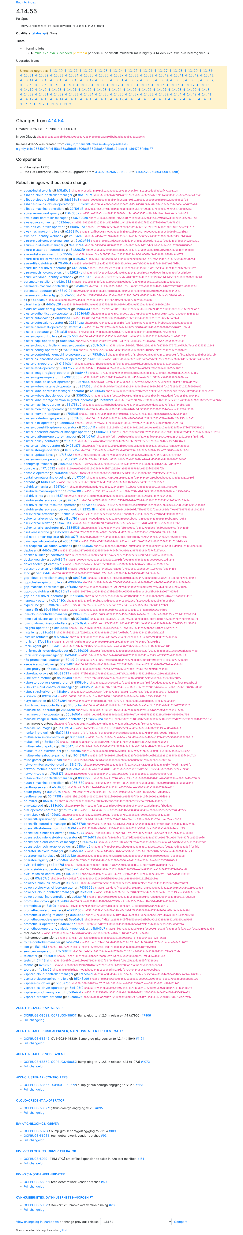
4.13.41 (176, 75)
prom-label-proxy (36, 901)
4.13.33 (56, 75)
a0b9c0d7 (98, 345)
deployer (30, 550)
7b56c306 (81, 650)
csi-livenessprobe (36, 532)
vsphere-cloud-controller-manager (48, 974)
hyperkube (31, 605)
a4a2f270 (54, 792)
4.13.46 (56, 80)
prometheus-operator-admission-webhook (54, 928)
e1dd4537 (56, 496)
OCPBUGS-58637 (63, 1015)
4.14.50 (144, 99)
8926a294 (49, 696)
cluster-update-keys (38, 455)
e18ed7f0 (70, 518)
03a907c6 (52, 605)
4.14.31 (41, 94)
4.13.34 (71, 75)
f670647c (67, 746)
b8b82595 (61, 673)
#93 (104, 1135)
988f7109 (73, 883)
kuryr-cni (30, 696)
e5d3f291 (61, 473)
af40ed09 (62, 901)
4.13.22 (86, 71)
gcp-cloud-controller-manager (45, 578)
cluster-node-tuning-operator (45, 418)
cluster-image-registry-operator (46, 373)
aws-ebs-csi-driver (37, 222)
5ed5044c (43, 573)
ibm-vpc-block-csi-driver (37, 1123)
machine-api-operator (39, 710)
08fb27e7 (88, 436)
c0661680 (77, 783)
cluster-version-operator (41, 459)
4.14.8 (52, 104)
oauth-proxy (33, 792)
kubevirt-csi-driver (37, 691)
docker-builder (34, 555)
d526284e (74, 272)
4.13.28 (176, 71)
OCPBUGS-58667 (36, 1085)
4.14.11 (98, 85)
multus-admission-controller (44, 737)
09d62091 (103, 432)
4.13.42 (191, 75)
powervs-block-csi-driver (42, 883)
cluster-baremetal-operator (43, 327)
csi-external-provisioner (41, 518)
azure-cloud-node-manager (43, 245)
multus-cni (31, 742)
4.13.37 (116, 75)
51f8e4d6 (83, 846)
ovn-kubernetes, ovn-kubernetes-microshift (54, 1197)
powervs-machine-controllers (45, 896)
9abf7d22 (67, 368)
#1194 (140, 1038)
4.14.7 (39, 104)
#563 (139, 1085)
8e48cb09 (51, 742)
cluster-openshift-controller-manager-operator (57, 432)
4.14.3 (204, 89)
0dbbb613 (66, 423)
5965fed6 (74, 751)
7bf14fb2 (71, 587)
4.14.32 (56, 94)
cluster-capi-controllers (40, 336)
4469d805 (79, 268)
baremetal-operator (38, 291)
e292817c (72, 231)
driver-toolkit (33, 564)
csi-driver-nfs (33, 496)
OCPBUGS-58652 (36, 1062)
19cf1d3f (86, 892)
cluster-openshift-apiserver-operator (50, 427)
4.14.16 (173, 85)
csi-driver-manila (36, 486)
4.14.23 (100, 89)
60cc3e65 (67, 341)
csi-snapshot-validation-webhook (48, 546)
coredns (29, 482)
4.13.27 (161, 71)
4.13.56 (191, 80)
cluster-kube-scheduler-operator (47, 395)
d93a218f (74, 491)
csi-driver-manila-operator (43, 491)
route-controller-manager (42, 942)
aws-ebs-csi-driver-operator (44, 227)
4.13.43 (206, 75)
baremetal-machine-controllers (46, 286)
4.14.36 (116, 94)
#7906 (146, 1015)
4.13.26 (146, 71)
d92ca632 (63, 281)
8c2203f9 (78, 250)
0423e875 (73, 445)
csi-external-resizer (38, 523)
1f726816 (49, 956)
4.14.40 (189, 94)
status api (40, 33)
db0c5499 (64, 678)
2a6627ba (95, 719)
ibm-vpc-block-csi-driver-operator (46, 1151)
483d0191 (65, 291)
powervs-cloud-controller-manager (49, 892)
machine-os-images (38, 728)
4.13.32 (41, 75)
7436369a (87, 887)
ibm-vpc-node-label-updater (40, 1174)
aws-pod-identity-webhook (43, 236)
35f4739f (54, 796)
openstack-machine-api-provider (47, 846)
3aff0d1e (53, 906)
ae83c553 (70, 336)
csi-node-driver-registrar (41, 537)
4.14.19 (26, 89)
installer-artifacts (36, 637)
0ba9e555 (68, 295)
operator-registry (36, 860)
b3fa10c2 (63, 190)
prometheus (32, 906)
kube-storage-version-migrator (46, 682)
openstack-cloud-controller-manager (50, 842)
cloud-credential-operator (40, 1100)
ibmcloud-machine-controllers (45, 623)
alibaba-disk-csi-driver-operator (47, 204)
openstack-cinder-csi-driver (44, 833)
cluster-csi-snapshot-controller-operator (53, 359)
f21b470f (57, 865)
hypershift (31, 609)
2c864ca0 (76, 236)
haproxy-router (35, 600)
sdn (26, 947)
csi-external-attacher (39, 514)
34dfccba (75, 705)
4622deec (64, 222)
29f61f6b (76, 764)
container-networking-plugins (45, 477)
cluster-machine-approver (42, 404)
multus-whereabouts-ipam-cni (45, 755)
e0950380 (77, 409)
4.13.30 (206, 71)
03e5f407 (67, 664)
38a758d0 (74, 404)
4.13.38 (131, 75)
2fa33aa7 (72, 869)
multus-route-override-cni (42, 751)
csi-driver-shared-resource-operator (50, 505)
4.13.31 (26, 75)
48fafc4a (62, 691)
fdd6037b (48, 482)
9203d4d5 (82, 313)
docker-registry (35, 559)
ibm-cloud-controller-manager (45, 614)
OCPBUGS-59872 (36, 1205)
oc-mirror (30, 801)
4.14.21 (70, 89)
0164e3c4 (66, 363)
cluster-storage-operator (41, 450)
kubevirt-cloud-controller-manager (49, 687)
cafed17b (54, 564)
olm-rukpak (32, 814)
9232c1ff (74, 500)
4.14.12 (113, 85)
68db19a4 (77, 737)
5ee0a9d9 (76, 919)
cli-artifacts (32, 304)
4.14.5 (130, 99)
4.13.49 (86, 80)
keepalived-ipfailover (39, 664)
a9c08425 (75, 997)
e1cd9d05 (59, 787)
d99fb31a (75, 582)
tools (27, 969)
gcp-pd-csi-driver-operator (43, 596)
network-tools (34, 773)
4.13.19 (56, 71)
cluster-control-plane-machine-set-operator (55, 354)
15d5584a (76, 851)
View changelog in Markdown (37, 1222)
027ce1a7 (82, 619)
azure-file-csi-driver (38, 263)
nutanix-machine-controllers (44, 783)
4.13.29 (191, 71)
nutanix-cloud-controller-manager (48, 778)
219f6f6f (70, 441)
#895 (99, 1108)
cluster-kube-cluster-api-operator (48, 386)
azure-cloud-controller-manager (47, 240)
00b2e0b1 (73, 714)
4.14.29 (189, 89)
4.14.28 (174, 89)
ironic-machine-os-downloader (46, 650)
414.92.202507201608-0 (113, 172)
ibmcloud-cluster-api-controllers (47, 619)
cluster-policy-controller (41, 441)
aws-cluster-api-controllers (42, 1077)
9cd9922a (106, 400)
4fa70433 (62, 732)
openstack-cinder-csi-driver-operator (50, 837)
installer (29, 632)
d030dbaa (62, 318)
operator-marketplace (39, 855)
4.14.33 (71, 94)
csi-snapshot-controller (40, 541)
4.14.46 (86, 99)
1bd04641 (83, 309)
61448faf (42, 960)
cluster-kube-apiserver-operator (47, 382)
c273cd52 (89, 505)
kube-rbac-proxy (36, 673)
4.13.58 (26, 85)
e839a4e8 (54, 646)
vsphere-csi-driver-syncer (42, 992)
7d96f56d (87, 687)
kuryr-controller (35, 701)
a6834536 (72, 527)
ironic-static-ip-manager (41, 655)
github (63, 1230)
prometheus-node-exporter (43, 919)
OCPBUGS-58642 (36, 1038)
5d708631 (73, 874)
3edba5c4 (65, 819)
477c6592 (48, 468)
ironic (28, 641)
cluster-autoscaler (37, 318)
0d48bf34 (65, 728)
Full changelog (34, 1020)
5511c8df (78, 418)
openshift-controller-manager (45, 824)
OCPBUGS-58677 (36, 1108)
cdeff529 (57, 555)
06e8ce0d (67, 514)
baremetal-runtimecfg (39, 295)
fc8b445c (82, 373)
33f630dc (83, 395)
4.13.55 (176, 80)
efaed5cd (86, 974)
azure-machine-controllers (43, 272)
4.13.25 (131, 71)
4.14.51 (159, 99)
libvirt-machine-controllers (43, 705)
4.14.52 (174, 99)
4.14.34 (86, 94)
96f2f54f (60, 568)
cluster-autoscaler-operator (43, 322)
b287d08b (85, 386)
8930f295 (85, 778)
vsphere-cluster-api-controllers (46, 978)
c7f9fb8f (72, 414)
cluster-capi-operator (39, 341)
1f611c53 (52, 669)
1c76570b (79, 824)
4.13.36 (101, 75)
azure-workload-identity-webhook (48, 277)
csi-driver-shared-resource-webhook (50, 509)
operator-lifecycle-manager (43, 851)
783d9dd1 (99, 354)
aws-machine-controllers (41, 231)
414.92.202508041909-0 (153, 172)
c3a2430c (58, 600)
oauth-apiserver (35, 787)
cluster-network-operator (42, 414)
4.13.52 (131, 80)
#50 (104, 1182)
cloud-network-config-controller (47, 309)
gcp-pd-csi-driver (36, 591)
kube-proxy (32, 669)
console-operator (36, 473)
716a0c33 (65, 464)
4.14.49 (116, 99)
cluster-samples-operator (42, 445)
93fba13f (60, 332)
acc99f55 (61, 628)
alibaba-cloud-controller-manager (48, 195)
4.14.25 (129, 89)
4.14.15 (158, 85)
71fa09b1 (64, 263)
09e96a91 (80, 578)
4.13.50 (101, 80)
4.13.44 (26, 80)
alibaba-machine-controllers (44, 209)
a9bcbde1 (62, 532)
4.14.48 (101, 99)
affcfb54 (75, 327)
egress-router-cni (36, 568)
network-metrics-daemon (42, 769)
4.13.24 (116, 71)
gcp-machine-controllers (41, 587)
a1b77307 (78, 477)
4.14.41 (204, 94)
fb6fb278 (70, 810)
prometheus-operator (39, 924)
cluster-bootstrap (36, 332)
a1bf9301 (71, 459)
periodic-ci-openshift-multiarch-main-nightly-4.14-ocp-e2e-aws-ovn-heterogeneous (122, 53)
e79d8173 (57, 773)
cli (25, 300)
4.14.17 (188, 85)
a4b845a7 (77, 915)
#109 (112, 1131)
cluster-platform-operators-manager (50, 436)
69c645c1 (51, 609)
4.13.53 (146, 80)
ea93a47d (79, 896)
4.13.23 (101, 71)
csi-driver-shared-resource (43, 500)
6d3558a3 (66, 254)
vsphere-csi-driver (37, 983)
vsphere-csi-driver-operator (44, 988)
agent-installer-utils (37, 190)
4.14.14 (143, 85)
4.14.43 (41, 99)
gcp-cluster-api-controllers (43, 582)
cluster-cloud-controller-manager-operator (54, 345)
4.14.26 (144, 89)
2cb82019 (86, 277)
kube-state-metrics (37, 678)
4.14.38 (146, 94)
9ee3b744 (83, 240)
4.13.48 (71, 80)
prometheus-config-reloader (44, 915)
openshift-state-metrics (41, 828)
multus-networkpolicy (39, 746)
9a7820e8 (80, 218)
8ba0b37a (85, 195)
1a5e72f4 (72, 942)
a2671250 (46, 965)
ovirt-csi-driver (35, 865)
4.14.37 (131, 94)
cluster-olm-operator (39, 423)
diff (175, 172)
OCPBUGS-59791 (36, 1159)
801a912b (72, 660)
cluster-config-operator (41, 350)
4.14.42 (26, 99)
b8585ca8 (54, 760)
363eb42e (68, 855)
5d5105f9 (76, 988)
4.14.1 (69, 85)
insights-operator (36, 628)
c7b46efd (81, 286)
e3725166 (74, 910)
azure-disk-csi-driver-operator (45, 259)
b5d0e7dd (63, 983)
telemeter (30, 956)
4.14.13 (128, 85)
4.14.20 (55, 89)
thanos (28, 965)
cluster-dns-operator (39, 363)
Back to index (26, 2)
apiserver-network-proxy (41, 213)
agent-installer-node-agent (40, 1054)
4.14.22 (85, 89)
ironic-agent (32, 646)
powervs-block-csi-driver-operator (49, 887)
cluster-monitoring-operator (44, 409)
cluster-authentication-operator (46, 313)
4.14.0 (56, 85)
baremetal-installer (37, 281)
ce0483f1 (58, 559)
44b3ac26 (40, 300)
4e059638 (97, 391)
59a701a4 (64, 523)
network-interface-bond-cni (44, 764)
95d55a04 (76, 596)
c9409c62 (53, 814)
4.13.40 (161, 75)
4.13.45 (41, 80)
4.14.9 (65, 104)
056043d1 (50, 801)
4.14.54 (204, 99)
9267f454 (83, 382)
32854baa (76, 322)
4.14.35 (101, 94)
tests (27, 960)
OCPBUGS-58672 (63, 1085)
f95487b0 (80, 755)
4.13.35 (86, 75)
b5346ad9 (81, 978)
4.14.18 (203, 85)
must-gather (32, 760)
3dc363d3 (71, 199)
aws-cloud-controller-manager (46, 218)
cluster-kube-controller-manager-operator (54, 391)
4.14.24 (115, 89)
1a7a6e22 (65, 455)
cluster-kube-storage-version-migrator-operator (58, 400)
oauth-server (33, 796)
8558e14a (81, 682)
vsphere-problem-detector (43, 997)
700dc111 (88, 427)
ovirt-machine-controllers (42, 874)
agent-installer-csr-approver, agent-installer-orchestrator (69, 1031)
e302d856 (71, 377)
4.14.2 (41, 89)
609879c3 (77, 227)
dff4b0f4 (69, 828)
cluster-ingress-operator (41, 377)
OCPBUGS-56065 (36, 1135)
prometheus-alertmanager (42, 910)
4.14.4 (175, 94)
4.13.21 (71, 71)
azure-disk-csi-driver (39, 254)
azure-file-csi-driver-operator (45, 268)
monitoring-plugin (36, 732)
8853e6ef (83, 204)
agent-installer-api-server (39, 1008)
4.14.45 (71, 99)
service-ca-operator (38, 951)
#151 (140, 1159)
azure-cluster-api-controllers (44, 250)
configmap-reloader (38, 464)
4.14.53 (189, 99)
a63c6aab (80, 623)
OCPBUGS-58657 (63, 1062)
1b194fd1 (71, 655)
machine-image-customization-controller (53, 719)
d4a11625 (94, 359)
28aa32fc (68, 710)
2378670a (70, 350)
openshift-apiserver (38, 819)
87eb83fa (44, 641)
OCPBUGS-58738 (36, 1131)
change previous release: (82, 1222)
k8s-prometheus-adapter (42, 660)
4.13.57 (206, 80)
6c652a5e (72, 450)
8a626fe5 (62, 591)
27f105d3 (77, 209)
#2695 (113, 1205)
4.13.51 (116, 80)
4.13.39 (146, 75)
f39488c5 (80, 614)
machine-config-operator (42, 714)
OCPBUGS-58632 (36, 1015)
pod (26, 878)
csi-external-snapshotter (41, 527)
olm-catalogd (33, 805)
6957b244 (61, 486)
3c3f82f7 (65, 951)
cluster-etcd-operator (39, 368)
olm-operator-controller (41, 810)
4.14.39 (161, 94)
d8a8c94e (73, 769)
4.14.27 (159, 89)
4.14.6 (26, 104)
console (29, 468)
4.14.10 (83, 85)
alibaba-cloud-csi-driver (41, 199)
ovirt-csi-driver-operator (41, 869)
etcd (27, 573)
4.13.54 (161, 80)
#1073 (145, 1062)
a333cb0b (56, 805)
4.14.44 (56, 99)
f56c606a (72, 213)
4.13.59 (41, 85)
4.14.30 (26, 94)
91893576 (80, 259)
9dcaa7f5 (72, 537)
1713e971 (89, 837)
